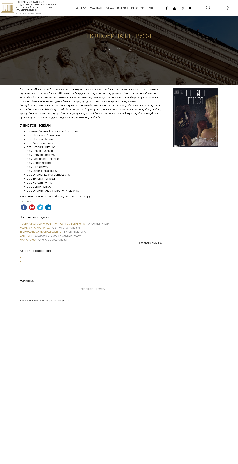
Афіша (110, 8)
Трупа (150, 8)
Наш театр (95, 8)
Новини (122, 8)
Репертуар (137, 8)
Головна (80, 8)
